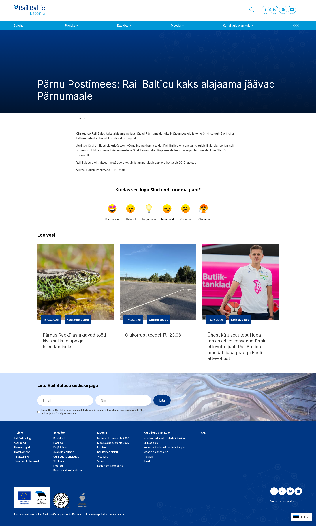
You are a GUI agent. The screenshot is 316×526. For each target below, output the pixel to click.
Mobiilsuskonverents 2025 (113, 442)
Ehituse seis (151, 442)
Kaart (147, 461)
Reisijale (149, 456)
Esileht (18, 25)
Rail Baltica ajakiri (107, 451)
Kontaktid (59, 438)
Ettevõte (122, 25)
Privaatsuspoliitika (96, 514)
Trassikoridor (22, 451)
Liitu (162, 400)
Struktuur (58, 461)
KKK (296, 25)
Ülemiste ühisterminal (26, 461)
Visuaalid (102, 456)
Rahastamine (21, 456)
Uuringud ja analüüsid (66, 456)
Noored (58, 465)
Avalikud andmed (63, 451)
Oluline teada (158, 319)
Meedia (176, 25)
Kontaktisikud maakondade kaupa (164, 447)
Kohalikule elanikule (236, 25)
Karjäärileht (60, 447)
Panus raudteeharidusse (68, 470)
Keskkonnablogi (78, 319)
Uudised (102, 447)
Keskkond (20, 442)
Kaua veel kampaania (110, 465)
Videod (101, 461)
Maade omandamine (156, 451)
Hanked (58, 442)
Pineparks (288, 501)
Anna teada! (117, 514)
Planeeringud (22, 447)
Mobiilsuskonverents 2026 (113, 438)
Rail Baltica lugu (23, 438)
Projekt (70, 25)
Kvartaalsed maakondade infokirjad (165, 438)
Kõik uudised (240, 319)
